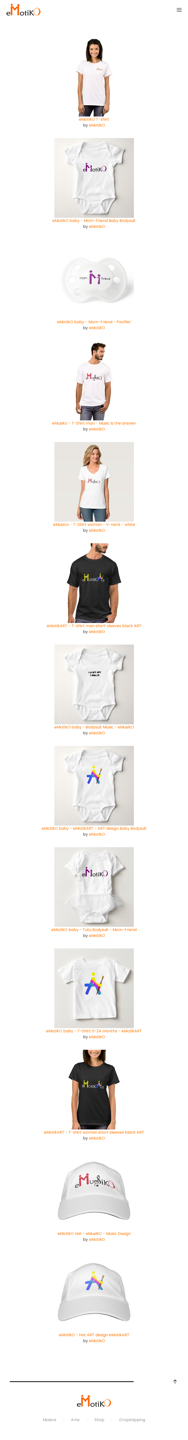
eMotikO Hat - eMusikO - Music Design (94, 1233)
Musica (49, 1420)
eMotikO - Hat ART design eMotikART (94, 1335)
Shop (99, 1420)
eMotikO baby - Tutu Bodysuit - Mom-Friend (94, 930)
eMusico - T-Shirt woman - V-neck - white (94, 524)
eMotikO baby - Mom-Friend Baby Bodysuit (94, 220)
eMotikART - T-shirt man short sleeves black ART (94, 626)
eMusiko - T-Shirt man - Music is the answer (94, 423)
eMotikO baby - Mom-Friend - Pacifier (94, 322)
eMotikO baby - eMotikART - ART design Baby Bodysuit (94, 828)
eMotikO (97, 125)
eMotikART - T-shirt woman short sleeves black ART (94, 1132)
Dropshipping (132, 1420)
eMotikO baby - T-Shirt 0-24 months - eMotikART (94, 1031)
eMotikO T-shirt (94, 119)
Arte (75, 1420)
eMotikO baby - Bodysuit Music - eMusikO (94, 727)
